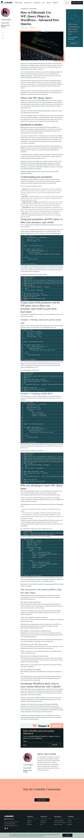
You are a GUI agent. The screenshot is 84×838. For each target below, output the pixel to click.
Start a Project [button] (42, 800)
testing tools (36, 676)
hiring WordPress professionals (44, 699)
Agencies (29, 822)
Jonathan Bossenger (49, 584)
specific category (25, 231)
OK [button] (67, 835)
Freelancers (29, 824)
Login (67, 2)
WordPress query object (26, 75)
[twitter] (5, 828)
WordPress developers (59, 820)
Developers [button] (37, 2)
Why (43, 2)
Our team (70, 822)
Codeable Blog (24, 8)
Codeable (23, 699)
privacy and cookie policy (33, 836)
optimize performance (48, 163)
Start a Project (77, 2)
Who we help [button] (27, 2)
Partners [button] (55, 2)
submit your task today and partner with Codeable (33, 717)
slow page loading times (52, 635)
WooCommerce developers (60, 822)
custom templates (46, 110)
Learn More (73, 43)
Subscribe (55, 744)
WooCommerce (24, 86)
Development (33, 8)
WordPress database (47, 102)
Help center (43, 822)
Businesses (29, 820)
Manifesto (70, 824)
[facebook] (7, 828)
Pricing (49, 2)
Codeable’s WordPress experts (28, 171)
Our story (70, 820)
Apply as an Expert (58, 824)
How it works (18, 2)
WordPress (53, 72)
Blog (42, 824)
